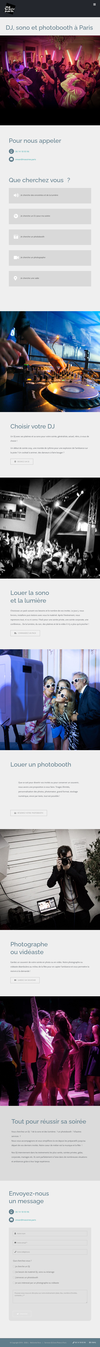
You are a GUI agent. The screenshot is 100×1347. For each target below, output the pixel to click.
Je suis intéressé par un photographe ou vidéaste (37, 1282)
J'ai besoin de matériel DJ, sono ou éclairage (34, 1272)
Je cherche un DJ (22, 1266)
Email (93, 1342)
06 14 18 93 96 (22, 151)
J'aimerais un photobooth (26, 1277)
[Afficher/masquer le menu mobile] (94, 4)
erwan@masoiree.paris (25, 159)
